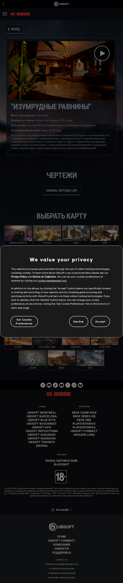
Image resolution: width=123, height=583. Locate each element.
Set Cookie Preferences (24, 321)
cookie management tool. (52, 280)
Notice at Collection (44, 276)
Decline (79, 321)
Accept (100, 321)
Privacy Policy (19, 276)
